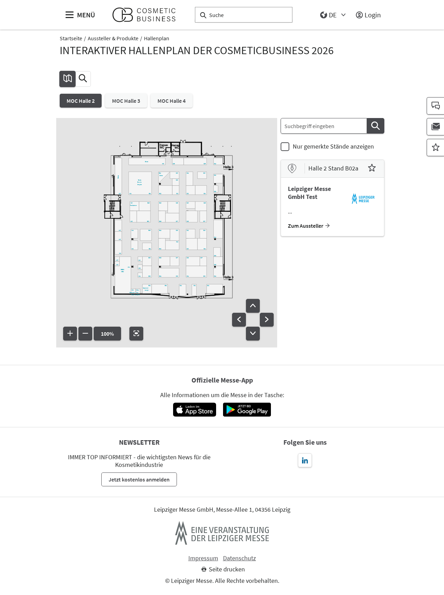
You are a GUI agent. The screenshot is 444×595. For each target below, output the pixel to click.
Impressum (203, 558)
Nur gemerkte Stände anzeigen (333, 146)
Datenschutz (239, 558)
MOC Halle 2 (81, 100)
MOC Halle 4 (171, 100)
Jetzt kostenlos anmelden (139, 479)
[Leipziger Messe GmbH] (222, 533)
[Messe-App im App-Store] (194, 410)
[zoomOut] (85, 334)
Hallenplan (156, 38)
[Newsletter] (435, 126)
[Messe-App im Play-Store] (247, 410)
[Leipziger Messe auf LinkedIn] (305, 460)
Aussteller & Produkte (113, 38)
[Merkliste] (435, 147)
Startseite (71, 38)
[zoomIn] (70, 334)
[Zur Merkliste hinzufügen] (372, 168)
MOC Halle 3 (126, 100)
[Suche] (375, 126)
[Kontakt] (435, 106)
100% (107, 333)
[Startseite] (147, 15)
